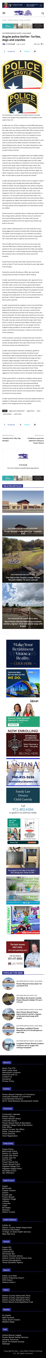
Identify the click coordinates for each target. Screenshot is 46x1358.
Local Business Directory (12, 1099)
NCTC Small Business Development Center (20, 1101)
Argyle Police (7, 1149)
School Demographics (11, 1260)
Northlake (6, 1208)
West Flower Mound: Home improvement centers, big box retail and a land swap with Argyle (23, 623)
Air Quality (6, 1315)
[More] (34, 51)
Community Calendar (11, 1114)
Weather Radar (8, 1322)
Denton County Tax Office (13, 1129)
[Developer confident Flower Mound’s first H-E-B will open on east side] (8, 1029)
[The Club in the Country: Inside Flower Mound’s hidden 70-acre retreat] (23, 560)
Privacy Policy (8, 1081)
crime (38, 411)
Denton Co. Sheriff (10, 1153)
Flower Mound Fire (10, 1162)
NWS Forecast (8, 1317)
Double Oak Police (10, 1155)
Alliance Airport (8, 1282)
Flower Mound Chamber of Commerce (18, 1094)
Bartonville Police (9, 1151)
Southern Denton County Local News (19, 20)
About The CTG (8, 1068)
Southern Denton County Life (23, 574)
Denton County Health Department (17, 1227)
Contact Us (7, 1077)
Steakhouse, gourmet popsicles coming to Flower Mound (36, 440)
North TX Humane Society (13, 1342)
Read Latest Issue (9, 1070)
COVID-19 (6, 1225)
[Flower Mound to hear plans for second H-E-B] (23, 513)
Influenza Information (11, 1230)
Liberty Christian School (12, 1256)
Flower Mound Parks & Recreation (16, 1123)
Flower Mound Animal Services (15, 1337)
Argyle (5, 1186)
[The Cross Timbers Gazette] (22, 13)
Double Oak (7, 1195)
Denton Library (8, 1116)
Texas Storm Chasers (11, 1320)
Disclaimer (6, 1079)
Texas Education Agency (12, 1262)
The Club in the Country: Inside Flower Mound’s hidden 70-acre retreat (23, 578)
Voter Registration (10, 1136)
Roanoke (6, 1210)
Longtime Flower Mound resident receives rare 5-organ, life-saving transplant (30, 1046)
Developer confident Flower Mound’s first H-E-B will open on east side (29, 1030)
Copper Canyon (9, 1190)
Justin (4, 1205)
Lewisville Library (9, 1121)
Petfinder (6, 1344)
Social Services (8, 1133)
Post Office (7, 1127)
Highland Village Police (12, 1168)
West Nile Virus (8, 1234)
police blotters (7, 414)
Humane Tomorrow (10, 1339)
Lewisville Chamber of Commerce (16, 1096)
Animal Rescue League (11, 1335)
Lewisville (6, 1203)
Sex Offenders (8, 1173)
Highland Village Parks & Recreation (17, 1125)
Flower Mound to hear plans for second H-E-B (23, 532)
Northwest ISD (8, 1254)
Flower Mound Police (11, 1164)
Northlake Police (9, 1171)
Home (4, 20)
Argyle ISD (6, 1247)
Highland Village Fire (11, 1166)
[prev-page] (3, 633)
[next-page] (7, 633)
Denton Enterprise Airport (13, 1278)
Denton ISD (7, 1249)
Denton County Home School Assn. (17, 1258)
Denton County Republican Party (16, 1300)
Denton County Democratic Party (16, 1295)
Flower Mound (8, 1197)
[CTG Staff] (4, 44)
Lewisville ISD (8, 1251)
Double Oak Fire (9, 1158)
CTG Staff (11, 44)
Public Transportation (11, 1131)
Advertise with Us (9, 1074)
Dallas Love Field (9, 1276)
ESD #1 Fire (7, 1160)
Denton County (8, 1212)
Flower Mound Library (11, 1118)
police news (17, 414)
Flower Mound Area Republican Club (17, 1302)
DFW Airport (7, 1280)
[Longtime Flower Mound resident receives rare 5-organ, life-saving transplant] (8, 1044)
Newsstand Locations (11, 1072)
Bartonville (6, 1188)
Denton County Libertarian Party (16, 1298)
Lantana (5, 1201)
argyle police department (16, 411)
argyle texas (30, 411)
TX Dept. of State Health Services (16, 1232)
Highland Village (9, 1199)
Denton (5, 1193)
